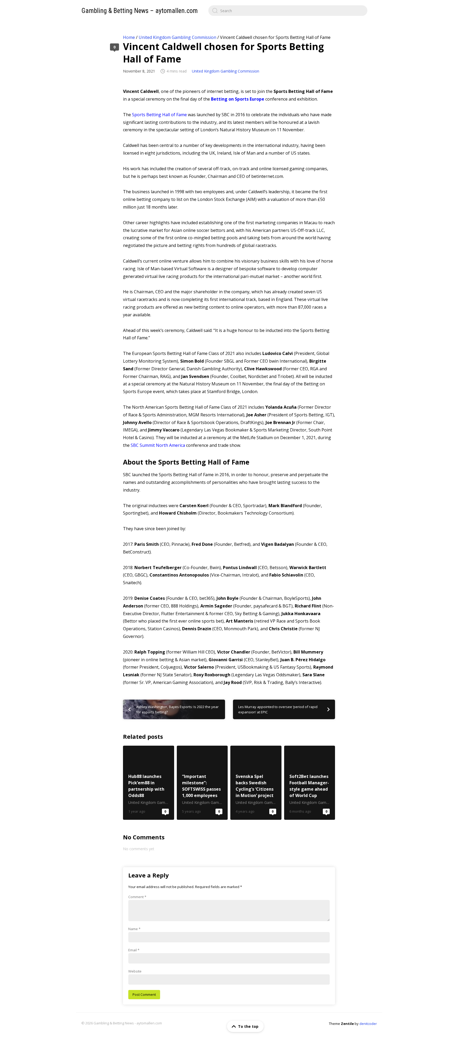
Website (135, 971)
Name (134, 928)
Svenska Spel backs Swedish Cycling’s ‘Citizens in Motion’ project (255, 783)
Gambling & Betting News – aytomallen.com (139, 11)
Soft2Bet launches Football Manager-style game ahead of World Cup (309, 783)
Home (129, 37)
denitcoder (368, 1023)
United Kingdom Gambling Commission (177, 37)
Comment (137, 896)
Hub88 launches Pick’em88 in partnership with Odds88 (148, 783)
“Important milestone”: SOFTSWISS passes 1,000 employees (202, 783)
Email (133, 950)
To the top (248, 1026)
